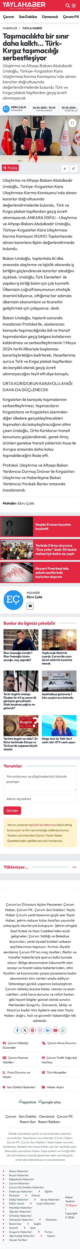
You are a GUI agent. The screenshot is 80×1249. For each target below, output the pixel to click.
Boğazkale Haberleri (21, 1179)
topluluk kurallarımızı (43, 825)
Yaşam (50, 1235)
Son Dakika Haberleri (21, 1087)
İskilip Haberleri (18, 1199)
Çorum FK (71, 16)
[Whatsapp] (62, 1030)
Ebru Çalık (34, 597)
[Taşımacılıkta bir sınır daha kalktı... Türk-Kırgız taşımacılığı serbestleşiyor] (40, 139)
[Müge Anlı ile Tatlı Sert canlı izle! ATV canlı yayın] (59, 725)
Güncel (35, 1195)
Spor (33, 1227)
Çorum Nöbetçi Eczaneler (15, 1045)
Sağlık (37, 1223)
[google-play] (50, 1102)
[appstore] (27, 1102)
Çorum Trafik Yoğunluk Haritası (59, 1060)
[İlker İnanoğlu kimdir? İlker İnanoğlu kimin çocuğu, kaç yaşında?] (20, 639)
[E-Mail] (30, 606)
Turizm (48, 1231)
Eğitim (48, 1191)
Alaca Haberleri (18, 1171)
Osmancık (50, 16)
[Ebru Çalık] (13, 599)
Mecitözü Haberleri (20, 1207)
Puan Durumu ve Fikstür (16, 1074)
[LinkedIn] (47, 1030)
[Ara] (68, 5)
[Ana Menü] (74, 5)
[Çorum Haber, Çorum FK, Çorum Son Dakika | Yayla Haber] (24, 5)
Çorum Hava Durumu (61, 1043)
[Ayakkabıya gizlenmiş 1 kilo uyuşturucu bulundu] (59, 680)
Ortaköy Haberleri (20, 1215)
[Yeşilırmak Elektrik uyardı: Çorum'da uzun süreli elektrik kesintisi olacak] (59, 639)
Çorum (8, 16)
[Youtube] (55, 1030)
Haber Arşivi (55, 1087)
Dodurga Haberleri (20, 1191)
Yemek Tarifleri (17, 1240)
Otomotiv (51, 1219)
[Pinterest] (32, 1030)
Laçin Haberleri (45, 1203)
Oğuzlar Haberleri (19, 1211)
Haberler (10, 28)
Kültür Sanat (16, 1203)
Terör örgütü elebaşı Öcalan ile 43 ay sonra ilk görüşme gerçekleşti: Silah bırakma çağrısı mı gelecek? (20, 701)
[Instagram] (40, 1030)
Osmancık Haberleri (20, 1219)
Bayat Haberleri (18, 1175)
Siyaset (13, 1227)
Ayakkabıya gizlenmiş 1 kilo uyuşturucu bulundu (57, 696)
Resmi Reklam (49, 1122)
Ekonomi (13, 1195)
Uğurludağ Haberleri (21, 1235)
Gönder (12, 810)
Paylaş (12, 168)
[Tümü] (75, 867)
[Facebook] (17, 1030)
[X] (25, 1030)
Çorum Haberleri (19, 1183)
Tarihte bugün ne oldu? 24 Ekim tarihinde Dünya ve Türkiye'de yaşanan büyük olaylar (20, 744)
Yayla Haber (32, 28)
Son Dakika (28, 16)
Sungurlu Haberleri (20, 1231)
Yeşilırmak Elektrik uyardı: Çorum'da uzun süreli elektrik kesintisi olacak (57, 658)
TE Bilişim (71, 1205)
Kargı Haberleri (50, 1199)
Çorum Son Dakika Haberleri (26, 1187)
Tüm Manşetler (56, 1072)
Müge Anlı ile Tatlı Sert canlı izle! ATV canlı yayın (58, 740)
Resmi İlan (28, 1122)
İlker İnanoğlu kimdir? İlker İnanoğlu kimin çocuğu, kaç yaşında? (17, 656)
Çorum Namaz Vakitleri (15, 1060)
